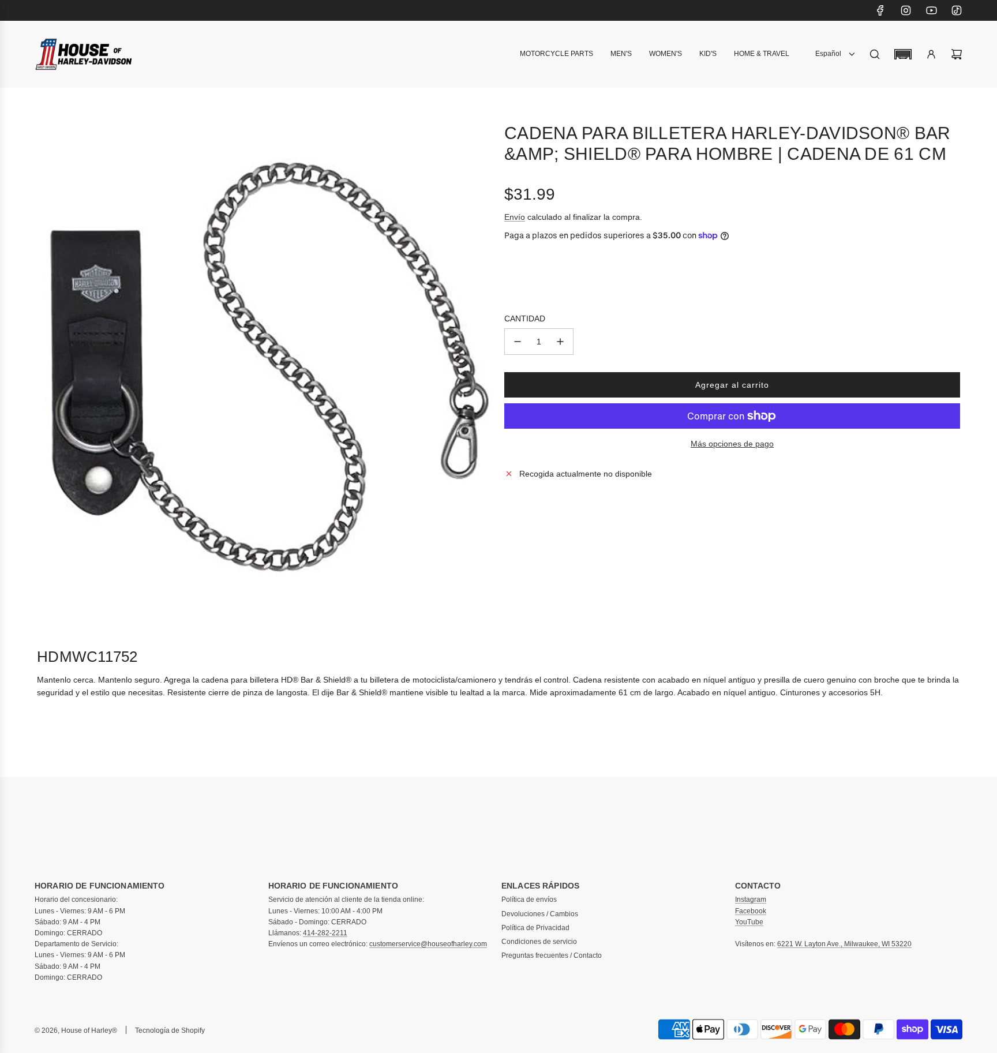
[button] (903, 54)
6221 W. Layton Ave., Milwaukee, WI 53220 (844, 944)
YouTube (749, 922)
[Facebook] (880, 10)
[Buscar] (874, 54)
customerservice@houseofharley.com (428, 944)
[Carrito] (956, 54)
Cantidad (524, 318)
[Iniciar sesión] (931, 54)
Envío (514, 216)
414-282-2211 (325, 933)
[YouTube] (931, 10)
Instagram (750, 899)
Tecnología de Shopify (170, 1030)
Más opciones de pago (732, 443)
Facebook (750, 911)
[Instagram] (906, 10)
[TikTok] (956, 10)
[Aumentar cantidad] (560, 341)
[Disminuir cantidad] (517, 341)
